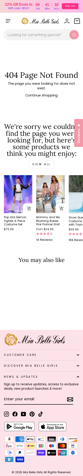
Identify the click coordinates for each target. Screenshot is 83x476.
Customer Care (20, 355)
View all (41, 164)
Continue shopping (41, 95)
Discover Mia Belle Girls (31, 366)
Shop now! (70, 6)
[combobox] (41, 34)
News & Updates (21, 377)
